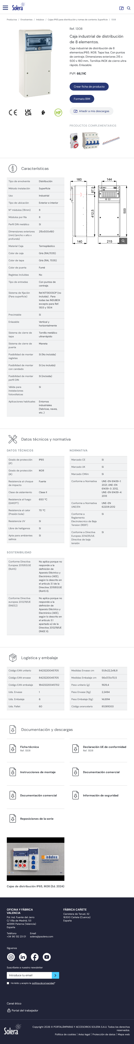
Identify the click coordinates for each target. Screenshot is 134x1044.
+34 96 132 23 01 (16, 936)
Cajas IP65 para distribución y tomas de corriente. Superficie (78, 19)
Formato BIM (82, 99)
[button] (74, 141)
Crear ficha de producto (89, 86)
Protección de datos (103, 1034)
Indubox (40, 19)
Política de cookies (65, 1034)
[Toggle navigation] (5, 7)
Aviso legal (84, 1034)
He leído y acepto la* (33, 983)
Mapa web (124, 1034)
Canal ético (14, 1003)
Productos (12, 19)
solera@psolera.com (41, 936)
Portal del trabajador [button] (25, 1010)
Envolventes (26, 19)
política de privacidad (43, 983)
